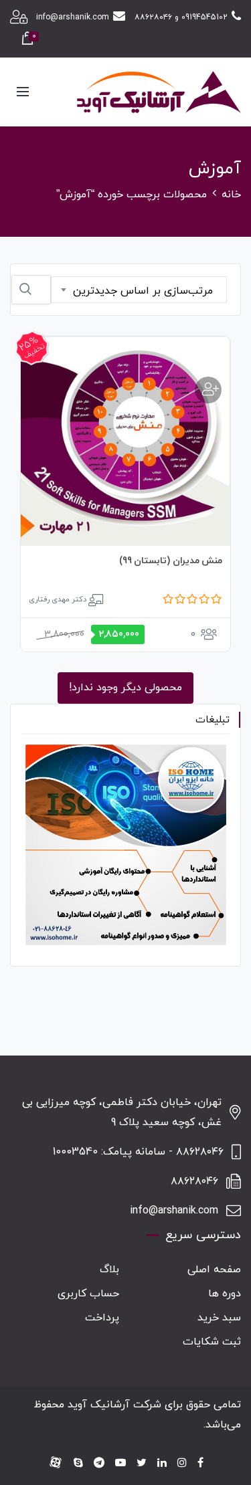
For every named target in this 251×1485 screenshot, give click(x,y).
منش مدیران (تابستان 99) (171, 561)
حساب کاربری (88, 1293)
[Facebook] (200, 1463)
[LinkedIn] (162, 1463)
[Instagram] (182, 1463)
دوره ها (224, 1293)
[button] (208, 390)
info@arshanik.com (72, 17)
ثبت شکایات (212, 1341)
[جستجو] (25, 289)
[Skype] (78, 1463)
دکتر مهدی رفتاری (57, 599)
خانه (231, 194)
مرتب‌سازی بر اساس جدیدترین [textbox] (143, 291)
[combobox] (139, 289)
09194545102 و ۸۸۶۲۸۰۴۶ (181, 17)
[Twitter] (142, 1463)
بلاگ (109, 1269)
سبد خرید (219, 1317)
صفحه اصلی (214, 1269)
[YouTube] (120, 1463)
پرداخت (102, 1317)
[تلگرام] (99, 1463)
